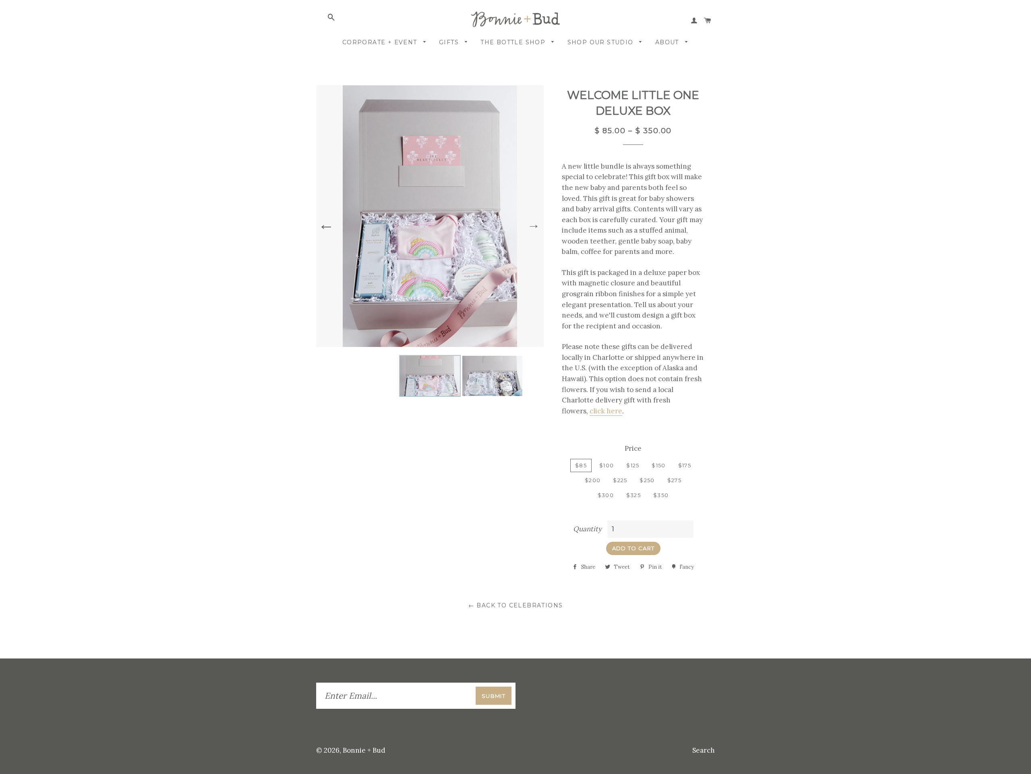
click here (606, 411)
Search (703, 750)
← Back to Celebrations (515, 605)
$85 (581, 465)
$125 (632, 465)
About (668, 42)
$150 (658, 465)
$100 (606, 465)
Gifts (450, 42)
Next (534, 224)
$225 (620, 480)
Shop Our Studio (601, 42)
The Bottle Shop (513, 42)
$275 (674, 480)
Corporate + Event (380, 42)
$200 (592, 480)
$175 (684, 465)
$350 (661, 495)
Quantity (587, 528)
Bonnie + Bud (364, 750)
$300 (606, 495)
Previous (326, 222)
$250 (647, 480)
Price (633, 448)
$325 (633, 495)
